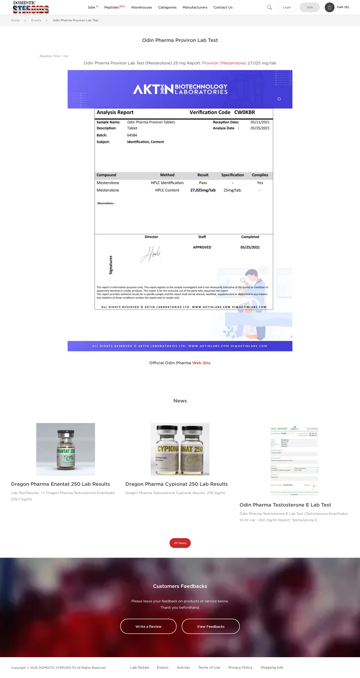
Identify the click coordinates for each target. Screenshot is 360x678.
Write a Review (148, 627)
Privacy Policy (240, 668)
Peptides (114, 7)
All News (180, 543)
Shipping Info (272, 668)
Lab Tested (139, 668)
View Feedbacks (211, 627)
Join (310, 7)
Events (162, 668)
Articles (183, 668)
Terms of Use (209, 668)
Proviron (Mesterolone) (224, 63)
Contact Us (223, 7)
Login (287, 7)
